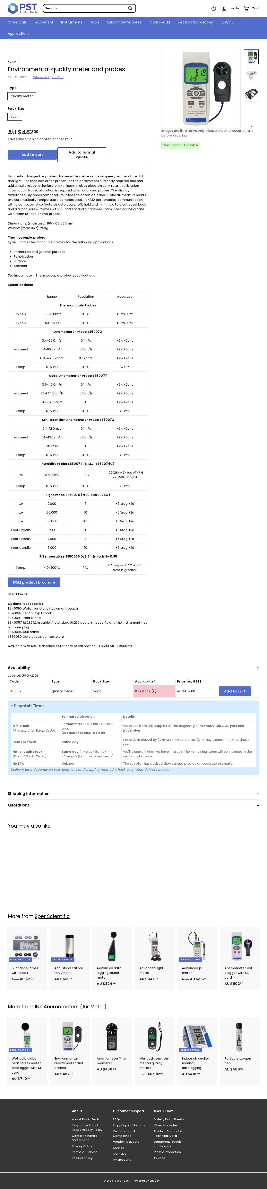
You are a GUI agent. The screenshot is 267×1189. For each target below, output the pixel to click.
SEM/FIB (227, 22)
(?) (153, 691)
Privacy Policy (82, 1146)
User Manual (18, 594)
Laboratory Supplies (124, 22)
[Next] (251, 125)
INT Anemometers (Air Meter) (71, 1006)
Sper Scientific (52, 916)
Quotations (19, 805)
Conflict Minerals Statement (84, 1138)
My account (122, 1160)
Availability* (145, 681)
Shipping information (29, 793)
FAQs (117, 1119)
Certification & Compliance (124, 1133)
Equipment (44, 22)
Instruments (71, 22)
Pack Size (16, 108)
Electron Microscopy (195, 22)
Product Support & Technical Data (168, 1133)
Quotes (118, 1148)
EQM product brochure (34, 582)
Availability (19, 667)
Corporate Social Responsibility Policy (87, 1127)
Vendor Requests (126, 1142)
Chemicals (17, 22)
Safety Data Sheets (169, 1119)
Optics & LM (160, 22)
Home (12, 62)
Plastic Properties (167, 1152)
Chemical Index (165, 1125)
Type (12, 87)
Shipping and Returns (129, 1125)
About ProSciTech (85, 1119)
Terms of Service (85, 1152)
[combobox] (89, 8)
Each (15, 116)
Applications (19, 33)
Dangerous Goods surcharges (168, 1144)
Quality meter (22, 96)
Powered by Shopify (146, 1181)
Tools (94, 22)
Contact (119, 1153)
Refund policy (82, 1158)
